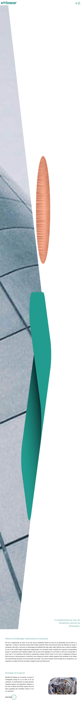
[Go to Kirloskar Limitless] (8, 3)
